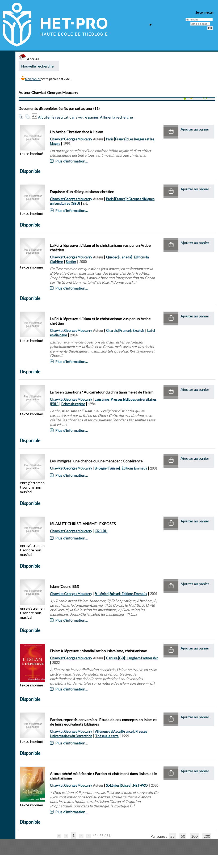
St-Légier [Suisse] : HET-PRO (127, 785)
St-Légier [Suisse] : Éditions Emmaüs (121, 468)
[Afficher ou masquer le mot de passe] (150, 24)
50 (183, 836)
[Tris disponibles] (35, 117)
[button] (171, 131)
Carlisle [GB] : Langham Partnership (132, 658)
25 (172, 836)
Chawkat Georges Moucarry (71, 139)
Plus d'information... (71, 161)
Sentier (71, 262)
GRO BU (101, 531)
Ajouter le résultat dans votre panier (68, 117)
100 (194, 836)
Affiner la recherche (116, 117)
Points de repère (73, 404)
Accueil (32, 59)
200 (207, 836)
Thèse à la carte (107, 736)
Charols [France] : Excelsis (125, 331)
